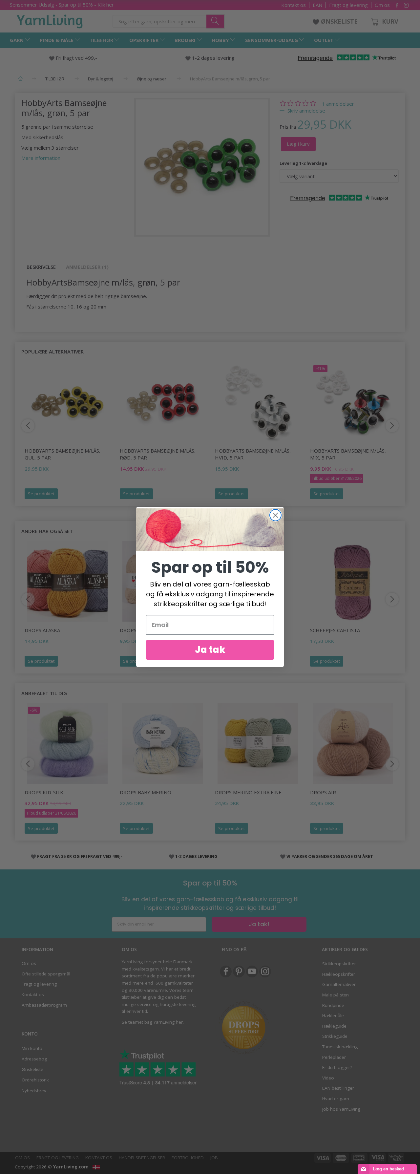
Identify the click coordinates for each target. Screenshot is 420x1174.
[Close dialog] (275, 515)
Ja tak (210, 649)
